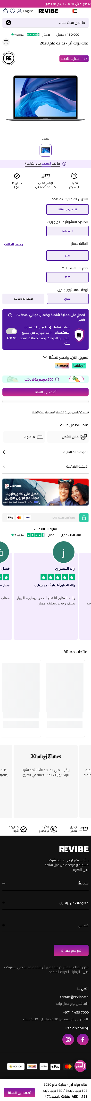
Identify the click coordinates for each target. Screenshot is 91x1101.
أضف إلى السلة (45, 392)
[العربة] (5, 11)
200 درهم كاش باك (38, 379)
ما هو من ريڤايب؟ (42, 163)
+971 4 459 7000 (76, 1012)
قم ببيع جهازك (71, 950)
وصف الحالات (13, 244)
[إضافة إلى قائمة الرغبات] (6, 42)
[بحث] (45, 23)
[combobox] (52, 22)
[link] (65, 714)
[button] (80, 1066)
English (28, 11)
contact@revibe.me (74, 997)
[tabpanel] (45, 98)
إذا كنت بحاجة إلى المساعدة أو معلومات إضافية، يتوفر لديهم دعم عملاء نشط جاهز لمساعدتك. (45, 775)
